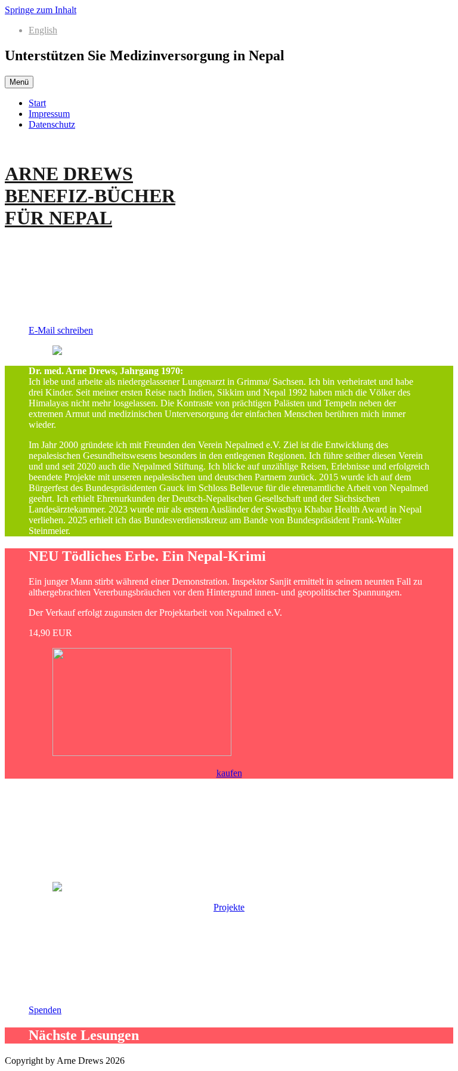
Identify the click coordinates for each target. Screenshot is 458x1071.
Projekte (229, 907)
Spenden (45, 1010)
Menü (19, 82)
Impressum (49, 114)
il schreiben (61, 330)
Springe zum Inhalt (40, 10)
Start (37, 103)
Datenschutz (52, 124)
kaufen (229, 773)
